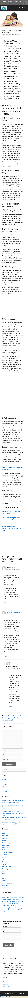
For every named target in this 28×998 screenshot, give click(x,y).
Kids (3, 859)
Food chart (5, 850)
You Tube (25, 3)
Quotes (4, 871)
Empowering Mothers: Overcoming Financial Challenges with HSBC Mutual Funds (13, 813)
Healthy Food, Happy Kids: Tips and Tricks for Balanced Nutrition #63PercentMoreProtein (12, 807)
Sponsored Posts (7, 883)
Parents (4, 864)
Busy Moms (5, 845)
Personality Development (9, 866)
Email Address (7, 926)
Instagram (10, 1)
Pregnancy (5, 869)
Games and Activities (8, 852)
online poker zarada (13, 612)
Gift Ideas (4, 854)
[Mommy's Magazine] (4, 8)
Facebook (4, 1)
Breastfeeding (6, 843)
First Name (6, 931)
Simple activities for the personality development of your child (12, 528)
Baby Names (5, 838)
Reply (5, 603)
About (4, 982)
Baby (3, 833)
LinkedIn (16, 1)
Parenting (4, 862)
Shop (3, 876)
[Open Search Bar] (20, 8)
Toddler (4, 888)
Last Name (5, 937)
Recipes (4, 873)
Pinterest (25, 1)
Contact (5, 984)
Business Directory (6, 997)
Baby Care (5, 835)
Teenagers (5, 885)
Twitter (20, 1)
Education (5, 847)
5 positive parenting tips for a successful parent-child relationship (11, 520)
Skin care (4, 878)
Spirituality (5, 880)
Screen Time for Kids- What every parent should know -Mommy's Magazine (12, 718)
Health (4, 857)
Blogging (4, 840)
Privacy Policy (7, 986)
